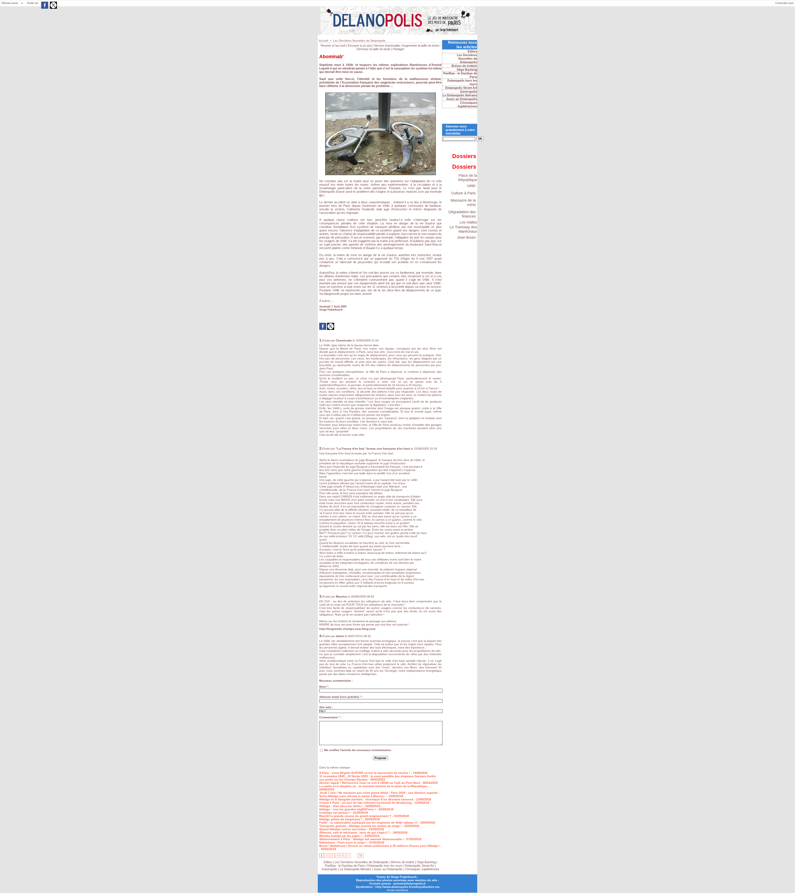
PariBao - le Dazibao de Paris (345, 865)
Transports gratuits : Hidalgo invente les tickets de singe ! (360, 826)
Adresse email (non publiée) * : (341, 696)
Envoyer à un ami (360, 45)
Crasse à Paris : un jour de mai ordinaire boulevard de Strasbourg (365, 802)
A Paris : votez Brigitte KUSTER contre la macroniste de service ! (364, 772)
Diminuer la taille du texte (373, 49)
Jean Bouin (466, 237)
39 (360, 855)
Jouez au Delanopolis (387, 869)
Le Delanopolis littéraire (355, 869)
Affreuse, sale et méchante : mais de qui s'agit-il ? (354, 832)
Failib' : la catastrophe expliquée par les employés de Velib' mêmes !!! (368, 822)
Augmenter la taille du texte (420, 45)
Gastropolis (329, 869)
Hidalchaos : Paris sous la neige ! (343, 842)
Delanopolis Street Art (419, 865)
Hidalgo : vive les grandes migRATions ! (347, 809)
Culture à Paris (463, 193)
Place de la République (467, 177)
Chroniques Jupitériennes (422, 869)
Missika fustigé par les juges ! (340, 835)
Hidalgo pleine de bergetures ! (340, 819)
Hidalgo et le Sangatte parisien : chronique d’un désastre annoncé (366, 799)
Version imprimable (387, 45)
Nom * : (324, 686)
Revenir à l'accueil (333, 45)
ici (321, 195)
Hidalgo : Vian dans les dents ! (341, 806)
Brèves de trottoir (403, 862)
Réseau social (10, 3)
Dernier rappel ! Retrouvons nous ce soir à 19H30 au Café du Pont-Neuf (369, 782)
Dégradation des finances (462, 214)
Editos (328, 862)
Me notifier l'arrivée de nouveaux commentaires (357, 750)
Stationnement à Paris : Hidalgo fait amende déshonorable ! (361, 839)
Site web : (326, 707)
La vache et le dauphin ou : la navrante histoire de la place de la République (373, 786)
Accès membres (397, 890)
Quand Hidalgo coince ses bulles (342, 829)
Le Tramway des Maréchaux (463, 229)
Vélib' (471, 186)
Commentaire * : (330, 717)
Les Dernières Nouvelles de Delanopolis (359, 40)
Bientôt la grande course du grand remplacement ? (355, 816)
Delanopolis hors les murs (384, 865)
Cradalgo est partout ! (334, 812)
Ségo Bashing (426, 862)
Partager (398, 49)
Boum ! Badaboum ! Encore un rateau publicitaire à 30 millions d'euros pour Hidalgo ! (379, 845)
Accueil (323, 40)
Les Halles (468, 222)
